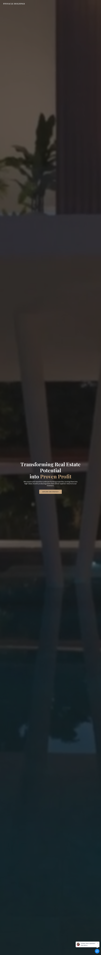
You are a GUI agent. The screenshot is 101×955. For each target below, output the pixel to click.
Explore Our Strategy (50, 491)
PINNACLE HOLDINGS (14, 3)
